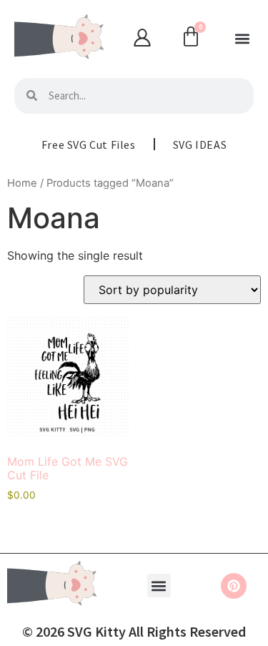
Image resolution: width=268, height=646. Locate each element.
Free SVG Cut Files (88, 144)
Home (22, 183)
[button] (242, 39)
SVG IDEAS (200, 144)
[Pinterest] (234, 586)
